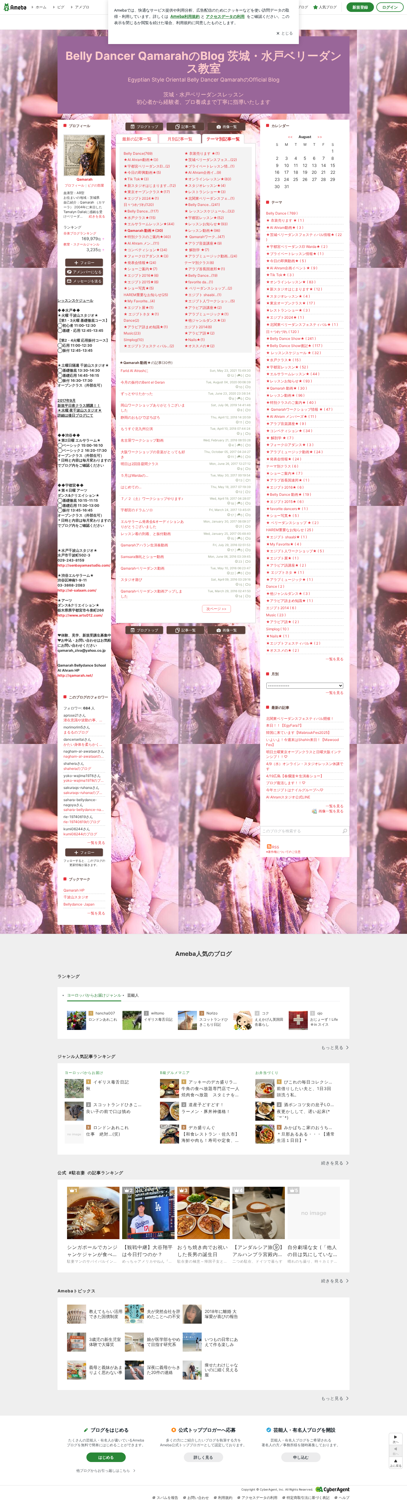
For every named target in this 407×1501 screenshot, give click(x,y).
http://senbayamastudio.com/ (84, 565)
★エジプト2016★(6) (141, 275)
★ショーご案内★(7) (140, 269)
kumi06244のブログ (80, 834)
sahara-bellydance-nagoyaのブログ (84, 809)
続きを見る (97, 216)
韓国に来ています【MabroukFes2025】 (298, 732)
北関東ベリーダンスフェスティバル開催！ (300, 718)
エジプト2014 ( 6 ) (281, 608)
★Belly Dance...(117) (141, 211)
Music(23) (132, 333)
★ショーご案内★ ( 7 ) (284, 473)
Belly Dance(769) (138, 153)
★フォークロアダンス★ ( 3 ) (289, 445)
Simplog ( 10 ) (277, 629)
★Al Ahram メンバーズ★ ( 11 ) (291, 416)
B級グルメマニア (175, 1072)
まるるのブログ (75, 732)
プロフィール (74, 185)
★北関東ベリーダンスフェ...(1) (209, 198)
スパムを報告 (167, 1497)
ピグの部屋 (96, 185)
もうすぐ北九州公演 (137, 428)
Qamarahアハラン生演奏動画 (144, 545)
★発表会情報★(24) (140, 262)
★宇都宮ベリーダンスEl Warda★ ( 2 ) (296, 246)
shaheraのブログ (77, 768)
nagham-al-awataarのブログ (84, 756)
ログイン (390, 7)
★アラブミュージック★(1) (206, 314)
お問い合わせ (198, 1497)
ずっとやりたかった (137, 393)
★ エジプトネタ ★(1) (141, 314)
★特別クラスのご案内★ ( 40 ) (291, 402)
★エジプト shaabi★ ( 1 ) (286, 537)
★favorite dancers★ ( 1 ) (287, 508)
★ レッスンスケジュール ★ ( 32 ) (293, 353)
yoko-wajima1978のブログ (84, 780)
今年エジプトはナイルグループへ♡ (294, 790)
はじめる (106, 1457)
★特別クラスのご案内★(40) (147, 236)
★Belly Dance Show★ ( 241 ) (291, 338)
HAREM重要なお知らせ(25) (146, 295)
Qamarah (84, 179)
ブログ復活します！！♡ (285, 783)
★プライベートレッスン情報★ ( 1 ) (295, 253)
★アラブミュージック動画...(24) (210, 256)
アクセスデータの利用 (259, 1497)
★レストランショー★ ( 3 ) (288, 310)
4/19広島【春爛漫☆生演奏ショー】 (295, 776)
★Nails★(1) (194, 339)
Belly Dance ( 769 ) (282, 213)
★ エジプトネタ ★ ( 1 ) (285, 572)
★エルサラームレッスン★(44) (149, 224)
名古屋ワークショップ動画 (142, 440)
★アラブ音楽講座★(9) (203, 243)
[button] (396, 1463)
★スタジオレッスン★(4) (205, 185)
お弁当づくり (267, 1072)
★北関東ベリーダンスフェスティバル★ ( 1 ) (302, 324)
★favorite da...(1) (198, 282)
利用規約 (225, 1497)
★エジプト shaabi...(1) (202, 295)
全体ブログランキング (79, 233)
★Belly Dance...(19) (201, 275)
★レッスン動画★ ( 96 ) (285, 395)
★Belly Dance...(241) (202, 204)
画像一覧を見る (331, 811)
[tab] (94, 995)
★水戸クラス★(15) (140, 217)
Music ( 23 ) (276, 615)
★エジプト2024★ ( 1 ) (285, 317)
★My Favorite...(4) (139, 301)
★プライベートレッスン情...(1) (209, 166)
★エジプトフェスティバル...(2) (149, 346)
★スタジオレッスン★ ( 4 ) (288, 296)
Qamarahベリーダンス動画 (142, 568)
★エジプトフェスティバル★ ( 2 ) (293, 643)
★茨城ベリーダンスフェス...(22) (210, 159)
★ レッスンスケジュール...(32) (209, 211)
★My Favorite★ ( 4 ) (283, 544)
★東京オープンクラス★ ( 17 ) (290, 303)
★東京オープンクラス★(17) (147, 192)
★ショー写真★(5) (139, 288)
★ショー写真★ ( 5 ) (282, 515)
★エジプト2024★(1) (141, 198)
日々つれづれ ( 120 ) (282, 331)
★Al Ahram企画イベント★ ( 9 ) (291, 268)
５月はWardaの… (134, 475)
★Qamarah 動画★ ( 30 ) (286, 388)
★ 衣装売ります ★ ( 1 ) (285, 220)
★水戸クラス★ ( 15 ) (283, 360)
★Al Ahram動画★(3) (141, 159)
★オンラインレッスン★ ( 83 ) (291, 282)
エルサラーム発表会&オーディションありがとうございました (152, 524)
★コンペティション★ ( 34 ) (289, 431)
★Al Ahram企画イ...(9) (202, 172)
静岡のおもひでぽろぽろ (140, 417)
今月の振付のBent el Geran (143, 382)
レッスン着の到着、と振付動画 (146, 533)
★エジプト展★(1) (138, 307)
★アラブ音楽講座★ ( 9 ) (286, 423)
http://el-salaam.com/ (77, 590)
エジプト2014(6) (198, 327)
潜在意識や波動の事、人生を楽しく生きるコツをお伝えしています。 (84, 720)
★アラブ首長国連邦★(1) (204, 269)
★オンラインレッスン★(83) (207, 179)
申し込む (301, 1457)
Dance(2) (131, 320)
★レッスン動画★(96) (202, 230)
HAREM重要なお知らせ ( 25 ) (289, 530)
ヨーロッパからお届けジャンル (94, 995)
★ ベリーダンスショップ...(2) (208, 288)
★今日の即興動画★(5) (142, 172)
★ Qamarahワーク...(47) (204, 236)
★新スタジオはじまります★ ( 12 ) (294, 289)
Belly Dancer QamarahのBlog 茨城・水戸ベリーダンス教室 (204, 62)
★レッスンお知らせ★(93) (206, 224)
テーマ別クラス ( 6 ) (282, 466)
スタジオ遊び (131, 579)
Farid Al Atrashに (134, 370)
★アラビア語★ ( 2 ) (282, 622)
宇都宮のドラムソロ (137, 510)
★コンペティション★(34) (145, 250)
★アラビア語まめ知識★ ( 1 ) (289, 600)
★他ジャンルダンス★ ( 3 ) (288, 593)
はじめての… (131, 487)
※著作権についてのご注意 (283, 851)
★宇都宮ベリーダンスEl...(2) (147, 166)
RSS (275, 847)
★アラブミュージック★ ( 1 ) (289, 579)
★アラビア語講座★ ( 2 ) (286, 565)
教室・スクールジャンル (81, 244)
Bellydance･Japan (78, 904)
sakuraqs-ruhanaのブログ (84, 792)
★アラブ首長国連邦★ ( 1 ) (287, 480)
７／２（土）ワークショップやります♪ (152, 498)
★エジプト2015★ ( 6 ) (285, 501)
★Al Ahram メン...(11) (141, 243)
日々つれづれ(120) (139, 204)
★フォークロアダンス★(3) (146, 256)
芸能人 (133, 995)
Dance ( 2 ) (275, 586)
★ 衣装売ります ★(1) (202, 153)
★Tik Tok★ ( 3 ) (280, 275)
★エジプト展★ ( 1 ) (282, 558)
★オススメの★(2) (199, 346)
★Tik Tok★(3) (136, 179)
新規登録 (360, 7)
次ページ (216, 608)
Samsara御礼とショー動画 (142, 556)
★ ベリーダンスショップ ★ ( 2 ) (292, 522)
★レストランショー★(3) (205, 192)
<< (290, 137)
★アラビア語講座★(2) (203, 307)
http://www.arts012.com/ (80, 615)
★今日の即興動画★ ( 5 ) (286, 261)
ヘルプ (344, 1497)
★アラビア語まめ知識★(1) (146, 327)
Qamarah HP (74, 890)
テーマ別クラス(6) (199, 262)
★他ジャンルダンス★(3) (205, 320)
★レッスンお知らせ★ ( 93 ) (289, 381)
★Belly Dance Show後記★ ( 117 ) (294, 345)
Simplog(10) (134, 339)
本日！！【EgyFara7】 (284, 725)
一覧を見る (335, 659)
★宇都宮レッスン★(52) (204, 217)
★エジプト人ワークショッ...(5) (209, 301)
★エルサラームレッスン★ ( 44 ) (292, 374)
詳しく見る (203, 1457)
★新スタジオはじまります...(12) (150, 185)
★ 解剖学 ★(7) (196, 250)
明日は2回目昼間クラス (140, 464)
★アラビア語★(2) (199, 333)
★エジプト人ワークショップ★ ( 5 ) (295, 551)
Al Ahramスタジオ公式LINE (288, 797)
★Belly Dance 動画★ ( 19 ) (288, 494)
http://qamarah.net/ (75, 675)
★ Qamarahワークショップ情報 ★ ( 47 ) (299, 409)
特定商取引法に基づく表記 (308, 1497)
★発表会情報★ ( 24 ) (283, 459)
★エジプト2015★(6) (141, 282)
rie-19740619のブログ (81, 822)
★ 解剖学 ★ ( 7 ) (279, 438)
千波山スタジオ (75, 897)
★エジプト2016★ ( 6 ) (285, 487)
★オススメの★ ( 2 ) (282, 650)
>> (319, 137)
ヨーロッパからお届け (84, 1072)
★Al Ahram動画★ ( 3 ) (284, 227)
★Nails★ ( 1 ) (277, 636)
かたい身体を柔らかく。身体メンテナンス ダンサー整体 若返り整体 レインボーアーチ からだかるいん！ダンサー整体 (84, 744)
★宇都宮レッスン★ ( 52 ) (287, 367)
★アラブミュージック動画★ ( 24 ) (294, 452)
